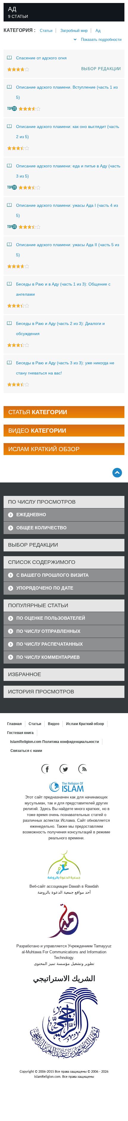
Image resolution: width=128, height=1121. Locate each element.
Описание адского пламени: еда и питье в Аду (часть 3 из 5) (68, 171)
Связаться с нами (26, 751)
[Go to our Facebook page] (46, 769)
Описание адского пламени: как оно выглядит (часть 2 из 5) (67, 131)
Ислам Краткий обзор (85, 724)
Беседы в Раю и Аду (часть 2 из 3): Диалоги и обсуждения (60, 328)
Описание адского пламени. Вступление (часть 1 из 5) (67, 92)
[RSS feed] (82, 769)
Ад (98, 30)
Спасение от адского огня (41, 57)
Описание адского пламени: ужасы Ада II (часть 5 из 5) (67, 249)
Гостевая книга (20, 733)
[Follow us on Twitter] (64, 769)
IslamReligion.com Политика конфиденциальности (54, 742)
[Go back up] (117, 472)
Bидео (53, 724)
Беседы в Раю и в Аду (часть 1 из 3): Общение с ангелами (63, 289)
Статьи (46, 30)
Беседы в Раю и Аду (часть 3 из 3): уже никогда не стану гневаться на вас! (65, 367)
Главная (14, 724)
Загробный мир (74, 30)
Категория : (19, 30)
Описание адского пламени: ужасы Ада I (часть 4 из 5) (67, 210)
